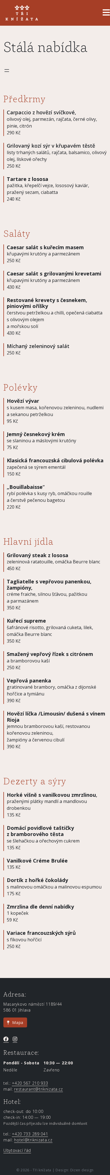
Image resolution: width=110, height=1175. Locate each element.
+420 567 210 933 (30, 1083)
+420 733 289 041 (30, 1134)
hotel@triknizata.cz (33, 1140)
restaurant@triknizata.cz (38, 1089)
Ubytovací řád (17, 1150)
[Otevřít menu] (6, 70)
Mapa (16, 1022)
